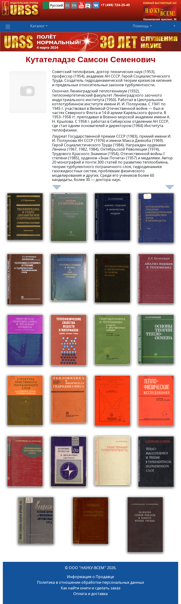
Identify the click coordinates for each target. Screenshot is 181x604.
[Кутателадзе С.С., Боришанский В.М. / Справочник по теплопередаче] (90, 527)
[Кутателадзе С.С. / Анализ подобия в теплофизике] (156, 283)
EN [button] (74, 5)
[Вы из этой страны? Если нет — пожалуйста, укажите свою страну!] (46, 5)
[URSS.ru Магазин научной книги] (20, 8)
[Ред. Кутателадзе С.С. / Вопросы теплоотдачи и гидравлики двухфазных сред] (36, 527)
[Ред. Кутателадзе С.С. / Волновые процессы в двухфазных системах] (68, 465)
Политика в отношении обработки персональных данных (90, 582)
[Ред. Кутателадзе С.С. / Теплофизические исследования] (156, 404)
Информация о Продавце (90, 576)
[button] (81, 5)
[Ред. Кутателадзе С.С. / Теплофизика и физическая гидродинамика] (68, 404)
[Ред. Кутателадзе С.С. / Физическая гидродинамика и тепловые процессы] (25, 344)
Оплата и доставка (90, 593)
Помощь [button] (141, 26)
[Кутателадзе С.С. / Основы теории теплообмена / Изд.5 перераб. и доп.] (156, 344)
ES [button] (67, 5)
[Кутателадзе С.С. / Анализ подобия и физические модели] (112, 222)
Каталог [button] (37, 26)
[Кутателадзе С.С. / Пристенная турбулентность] (112, 465)
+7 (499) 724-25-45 (115, 5)
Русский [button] (56, 5)
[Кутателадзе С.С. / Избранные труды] (68, 222)
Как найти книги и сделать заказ (90, 588)
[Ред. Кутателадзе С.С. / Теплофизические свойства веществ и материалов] (68, 344)
